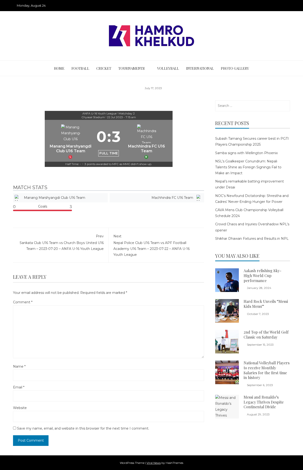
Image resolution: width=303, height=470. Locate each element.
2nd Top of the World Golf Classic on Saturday (266, 334)
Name (19, 366)
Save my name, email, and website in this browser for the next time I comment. (83, 428)
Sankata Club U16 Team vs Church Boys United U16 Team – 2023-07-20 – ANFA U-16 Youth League (62, 242)
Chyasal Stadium (93, 117)
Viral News (154, 463)
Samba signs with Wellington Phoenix (246, 153)
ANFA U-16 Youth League (99, 113)
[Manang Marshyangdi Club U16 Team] (71, 141)
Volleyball (168, 68)
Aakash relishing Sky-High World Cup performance (262, 275)
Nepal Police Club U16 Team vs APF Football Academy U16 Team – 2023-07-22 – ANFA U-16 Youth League (151, 245)
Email (18, 387)
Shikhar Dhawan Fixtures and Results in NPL (252, 238)
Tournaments (131, 68)
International (200, 68)
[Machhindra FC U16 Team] (146, 141)
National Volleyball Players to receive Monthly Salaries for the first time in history (267, 370)
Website (20, 408)
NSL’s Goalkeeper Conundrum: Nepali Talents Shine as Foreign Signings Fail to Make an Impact (248, 167)
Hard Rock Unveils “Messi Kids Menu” (266, 304)
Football (80, 68)
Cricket (103, 68)
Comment (22, 302)
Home (59, 68)
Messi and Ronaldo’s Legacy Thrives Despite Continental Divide (264, 402)
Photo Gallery (235, 68)
